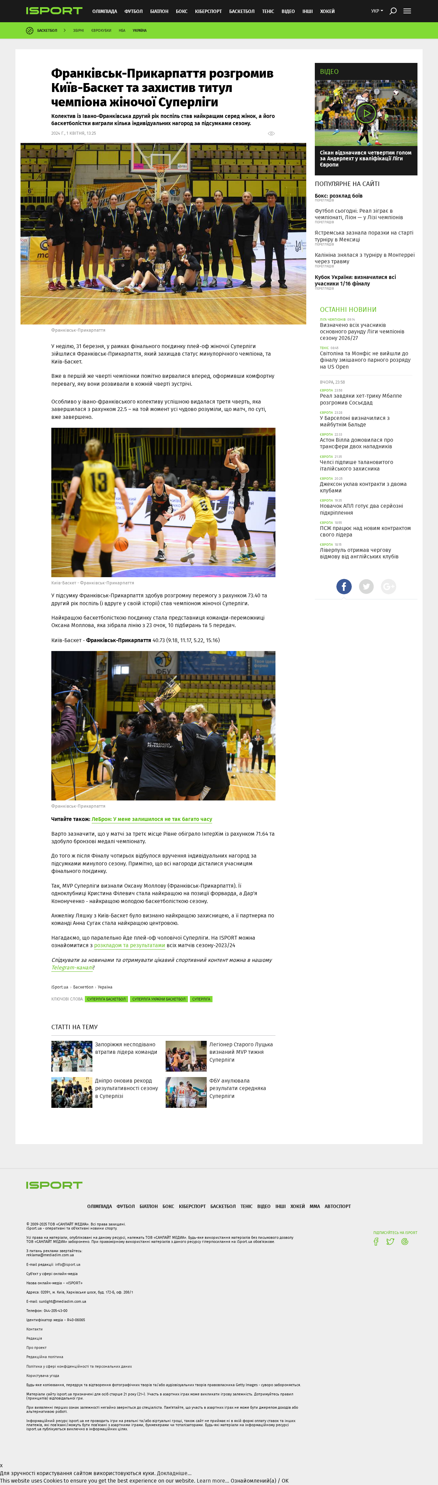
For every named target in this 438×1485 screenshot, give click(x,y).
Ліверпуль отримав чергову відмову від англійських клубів (359, 553)
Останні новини (348, 309)
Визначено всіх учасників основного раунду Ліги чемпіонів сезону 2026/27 (362, 331)
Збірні (78, 30)
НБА (122, 30)
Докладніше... (174, 1473)
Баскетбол (242, 11)
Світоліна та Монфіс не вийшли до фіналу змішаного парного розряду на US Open (365, 359)
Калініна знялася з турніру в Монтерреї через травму (365, 258)
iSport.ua (59, 987)
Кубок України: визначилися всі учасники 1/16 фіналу (355, 280)
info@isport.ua (67, 1264)
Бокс (182, 11)
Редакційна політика (44, 1357)
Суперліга (201, 999)
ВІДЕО (288, 11)
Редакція (34, 1338)
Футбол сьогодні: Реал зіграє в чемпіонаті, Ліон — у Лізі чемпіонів (359, 214)
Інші (307, 11)
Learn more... (213, 1481)
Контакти (34, 1329)
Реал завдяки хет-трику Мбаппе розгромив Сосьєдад (361, 399)
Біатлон (159, 11)
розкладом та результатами (129, 945)
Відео (329, 71)
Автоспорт (338, 1206)
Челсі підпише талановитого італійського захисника (356, 465)
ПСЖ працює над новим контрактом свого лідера (365, 531)
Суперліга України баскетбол (158, 999)
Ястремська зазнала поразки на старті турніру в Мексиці (364, 236)
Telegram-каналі (72, 967)
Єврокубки (101, 30)
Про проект (36, 1347)
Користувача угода (42, 1375)
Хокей (327, 11)
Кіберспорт (208, 11)
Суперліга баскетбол (106, 999)
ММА (315, 1206)
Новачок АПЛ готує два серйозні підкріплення (361, 509)
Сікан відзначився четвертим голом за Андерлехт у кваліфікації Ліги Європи (366, 158)
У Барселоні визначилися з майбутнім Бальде (355, 421)
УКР (375, 11)
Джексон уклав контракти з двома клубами (363, 487)
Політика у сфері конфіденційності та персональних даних (79, 1366)
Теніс (268, 11)
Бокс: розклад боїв (339, 195)
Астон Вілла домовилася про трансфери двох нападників (356, 443)
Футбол (134, 11)
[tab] (344, 586)
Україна (139, 30)
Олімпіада (104, 11)
